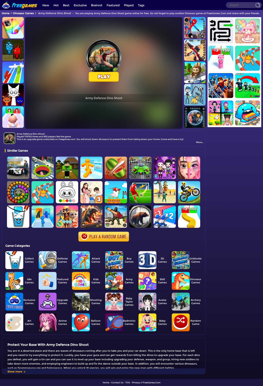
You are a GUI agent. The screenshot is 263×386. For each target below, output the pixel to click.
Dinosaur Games (23, 13)
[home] (19, 1)
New (45, 5)
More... (199, 142)
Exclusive (80, 5)
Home (5, 13)
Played (129, 5)
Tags (141, 5)
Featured (113, 5)
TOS (127, 382)
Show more (15, 371)
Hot (56, 5)
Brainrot (96, 5)
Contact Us (117, 382)
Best (66, 5)
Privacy (136, 382)
